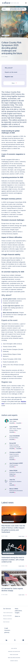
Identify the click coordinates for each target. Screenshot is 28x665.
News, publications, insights (18, 610)
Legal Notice (14, 648)
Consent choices (14, 660)
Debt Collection (6, 621)
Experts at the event (11, 72)
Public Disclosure (14, 654)
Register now (9, 76)
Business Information (7, 615)
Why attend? (9, 68)
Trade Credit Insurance (8, 612)
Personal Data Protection (14, 651)
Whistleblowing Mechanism (14, 657)
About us (17, 616)
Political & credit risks (7, 618)
